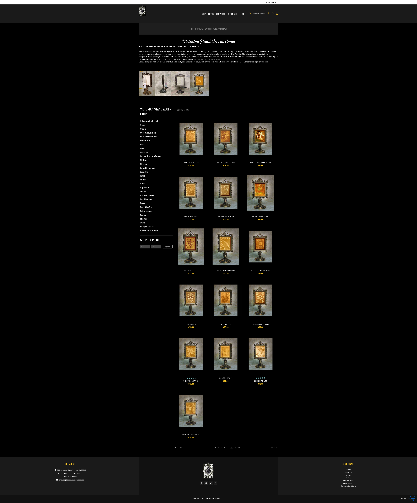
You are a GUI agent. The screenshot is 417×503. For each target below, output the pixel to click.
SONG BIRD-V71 (260, 381)
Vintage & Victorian (147, 226)
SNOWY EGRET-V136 (191, 381)
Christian (143, 164)
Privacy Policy (348, 483)
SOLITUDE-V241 (225, 378)
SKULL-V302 (191, 324)
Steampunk (144, 218)
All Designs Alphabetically (149, 121)
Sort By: (180, 110)
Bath (142, 144)
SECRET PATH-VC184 (260, 216)
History (211, 14)
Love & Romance (146, 199)
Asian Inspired (145, 140)
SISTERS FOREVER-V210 (260, 270)
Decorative (144, 171)
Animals (143, 128)
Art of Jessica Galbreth (148, 136)
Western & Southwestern (149, 230)
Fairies (142, 175)
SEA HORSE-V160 (191, 216)
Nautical (143, 214)
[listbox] (192, 110)
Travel (142, 222)
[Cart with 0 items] (277, 13)
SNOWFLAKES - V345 (260, 324)
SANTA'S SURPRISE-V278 (226, 163)
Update (167, 246)
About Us (348, 472)
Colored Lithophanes (147, 168)
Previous (180, 447)
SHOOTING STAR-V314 (226, 270)
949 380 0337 (272, 2)
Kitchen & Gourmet (147, 195)
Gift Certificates (259, 14)
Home (348, 470)
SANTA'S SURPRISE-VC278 (260, 163)
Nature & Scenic (146, 211)
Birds (142, 148)
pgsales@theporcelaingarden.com (71, 480)
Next (273, 447)
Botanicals (144, 152)
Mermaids (143, 203)
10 (239, 447)
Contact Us (220, 14)
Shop (204, 14)
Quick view (191, 139)
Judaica (143, 191)
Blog (242, 14)
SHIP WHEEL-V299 (191, 270)
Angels (142, 125)
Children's (143, 160)
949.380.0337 (78, 473)
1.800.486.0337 (65, 473)
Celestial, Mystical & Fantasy (150, 156)
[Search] (250, 13)
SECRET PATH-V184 (226, 216)
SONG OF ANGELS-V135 (191, 435)
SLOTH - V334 (225, 324)
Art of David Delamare (148, 132)
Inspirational (144, 187)
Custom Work (233, 14)
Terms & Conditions (348, 486)
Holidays (143, 179)
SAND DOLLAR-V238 (191, 163)
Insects (142, 183)
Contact (348, 478)
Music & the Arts (146, 207)
